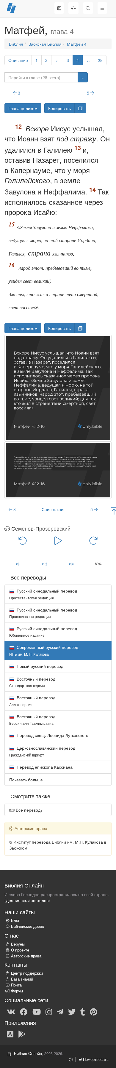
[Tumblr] (82, 1011)
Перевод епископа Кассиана (44, 767)
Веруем (18, 944)
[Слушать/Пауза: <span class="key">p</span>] (58, 540)
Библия (16, 44)
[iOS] (10, 1033)
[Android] (22, 1033)
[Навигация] (102, 8)
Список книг (53, 509)
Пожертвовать (95, 1059)
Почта (16, 985)
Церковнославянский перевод (42, 751)
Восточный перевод (32, 682)
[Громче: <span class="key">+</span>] (44, 564)
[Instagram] (49, 1011)
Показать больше (26, 780)
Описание (18, 60)
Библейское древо (27, 926)
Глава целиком (22, 108)
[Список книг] (59, 8)
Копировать (59, 108)
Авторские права (26, 956)
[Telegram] (60, 1011)
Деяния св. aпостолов (27, 900)
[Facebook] (23, 1011)
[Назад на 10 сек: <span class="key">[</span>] (22, 540)
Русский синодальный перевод (43, 594)
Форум (17, 991)
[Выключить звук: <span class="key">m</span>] (71, 564)
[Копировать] (80, 108)
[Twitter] (72, 1011)
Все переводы (29, 810)
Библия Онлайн (28, 1053)
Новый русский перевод (39, 666)
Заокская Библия (45, 44)
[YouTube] (36, 1011)
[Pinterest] (93, 1011)
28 (100, 60)
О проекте (20, 950)
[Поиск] (88, 8)
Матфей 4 (77, 44)
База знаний (22, 979)
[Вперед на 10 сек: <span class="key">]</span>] (94, 540)
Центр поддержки (27, 973)
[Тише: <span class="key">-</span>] (17, 564)
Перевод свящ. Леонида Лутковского (51, 735)
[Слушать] (73, 8)
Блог (15, 920)
